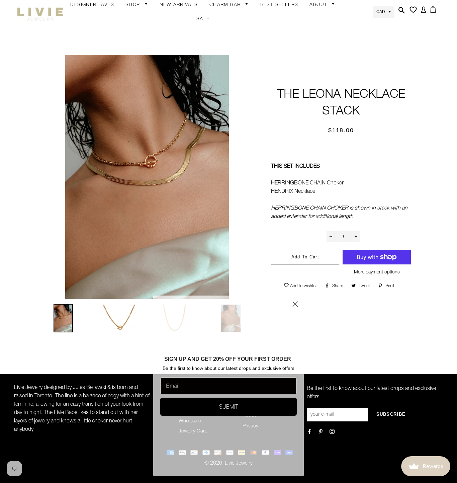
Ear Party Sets (194, 71)
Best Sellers (279, 5)
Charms (218, 71)
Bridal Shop (191, 147)
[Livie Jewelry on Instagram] (333, 432)
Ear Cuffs (188, 58)
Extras (132, 107)
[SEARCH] (401, 14)
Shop (133, 5)
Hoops (185, 45)
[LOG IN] (422, 13)
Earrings (134, 19)
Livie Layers (138, 70)
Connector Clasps (230, 110)
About (319, 5)
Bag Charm (222, 19)
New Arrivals (179, 5)
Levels (185, 96)
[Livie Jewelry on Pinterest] (321, 432)
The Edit (134, 147)
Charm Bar (226, 5)
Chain (184, 32)
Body (131, 30)
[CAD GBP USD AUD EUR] (383, 11)
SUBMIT (228, 406)
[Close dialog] (295, 304)
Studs (184, 19)
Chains (217, 32)
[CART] (434, 13)
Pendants (189, 122)
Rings (132, 44)
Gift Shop (136, 121)
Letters (217, 45)
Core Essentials (143, 134)
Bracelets (136, 57)
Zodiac (217, 58)
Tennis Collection (189, 177)
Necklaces (137, 96)
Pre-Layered (191, 135)
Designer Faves (92, 5)
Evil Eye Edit (191, 160)
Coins (184, 109)
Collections (322, 19)
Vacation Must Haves (194, 199)
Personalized (140, 83)
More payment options (377, 272)
